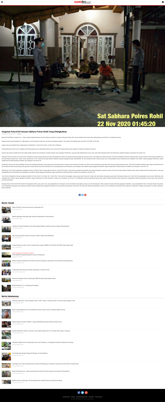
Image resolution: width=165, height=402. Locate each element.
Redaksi (73, 397)
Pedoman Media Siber (81, 397)
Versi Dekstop (98, 397)
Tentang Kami (66, 397)
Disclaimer (91, 397)
